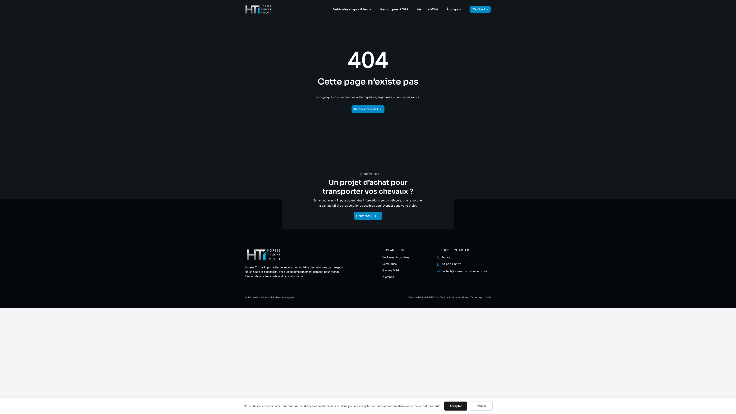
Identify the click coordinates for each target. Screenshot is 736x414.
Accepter (456, 406)
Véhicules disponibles (350, 9)
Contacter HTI (366, 216)
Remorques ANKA (394, 9)
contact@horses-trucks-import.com (464, 271)
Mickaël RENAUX (427, 297)
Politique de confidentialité (259, 297)
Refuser (481, 406)
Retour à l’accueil (366, 109)
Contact (479, 9)
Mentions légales (285, 297)
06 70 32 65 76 (451, 264)
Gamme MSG (427, 9)
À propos (453, 9)
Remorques (389, 263)
